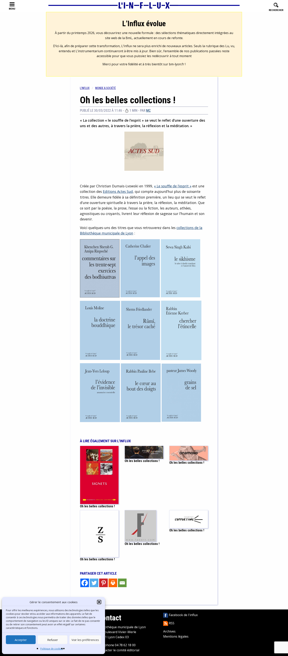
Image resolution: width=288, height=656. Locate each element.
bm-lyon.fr (176, 64)
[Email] (122, 583)
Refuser (52, 640)
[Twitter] (94, 583)
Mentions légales (175, 636)
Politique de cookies (51, 648)
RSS (171, 623)
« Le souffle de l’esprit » (172, 186)
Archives (169, 631)
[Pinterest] (103, 583)
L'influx (85, 88)
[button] (99, 602)
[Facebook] (84, 583)
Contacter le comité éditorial (118, 650)
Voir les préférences (85, 640)
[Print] (113, 583)
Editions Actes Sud (118, 191)
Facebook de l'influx (183, 615)
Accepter (21, 640)
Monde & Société (105, 88)
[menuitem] (87, 88)
